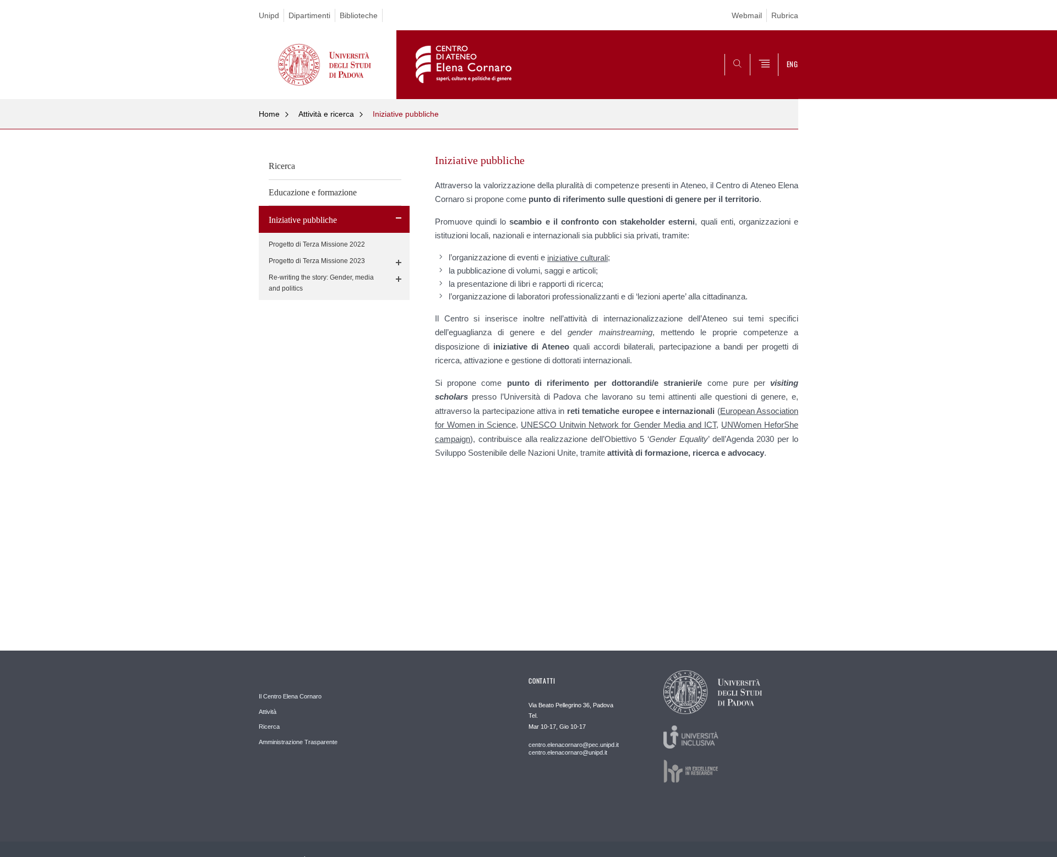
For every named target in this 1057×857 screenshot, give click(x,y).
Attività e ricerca (326, 114)
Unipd (269, 15)
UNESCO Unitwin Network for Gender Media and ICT (618, 424)
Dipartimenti (309, 15)
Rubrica (784, 15)
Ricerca (282, 166)
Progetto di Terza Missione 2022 (317, 244)
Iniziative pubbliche (406, 114)
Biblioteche (359, 15)
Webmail (747, 15)
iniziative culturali (577, 258)
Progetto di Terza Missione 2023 (317, 261)
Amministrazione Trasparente (298, 742)
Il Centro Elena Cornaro (290, 696)
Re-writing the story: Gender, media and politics (321, 283)
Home (269, 114)
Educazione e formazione (313, 192)
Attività (267, 711)
